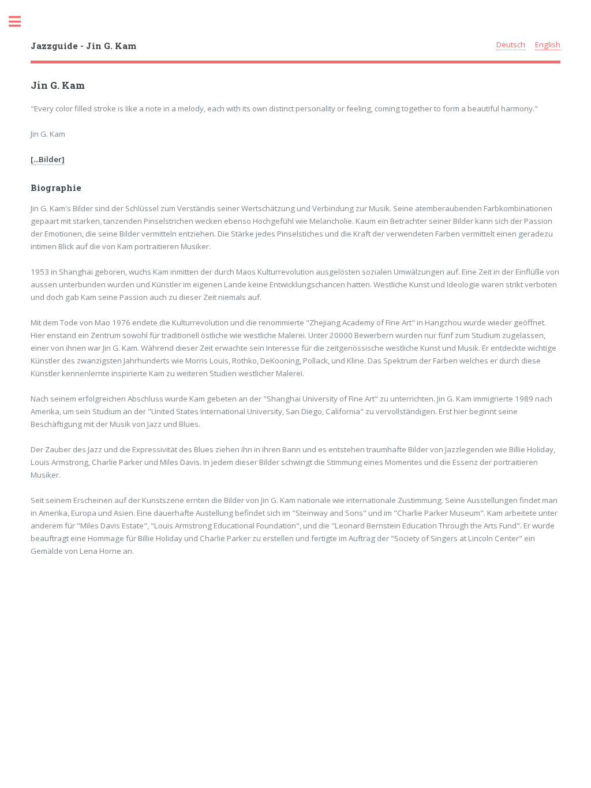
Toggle (21, 21)
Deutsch (510, 44)
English (547, 44)
